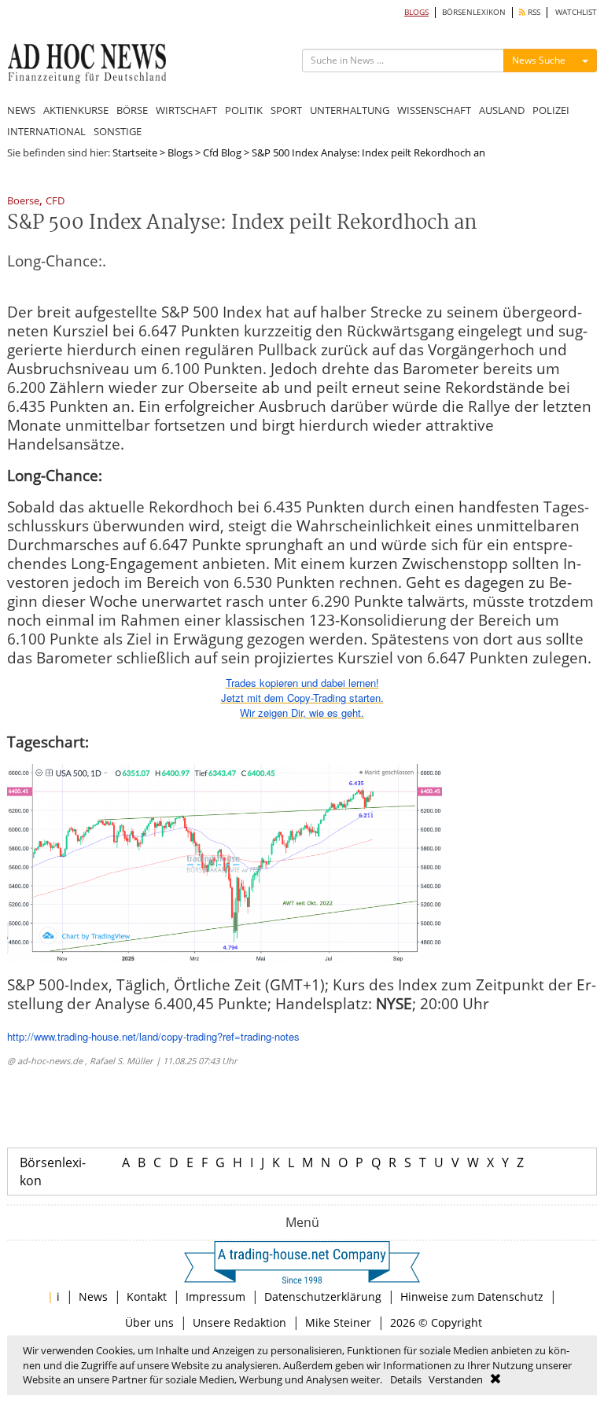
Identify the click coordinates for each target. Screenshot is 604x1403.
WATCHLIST (576, 12)
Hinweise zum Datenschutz (471, 1296)
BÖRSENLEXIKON (474, 12)
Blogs (180, 152)
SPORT (286, 110)
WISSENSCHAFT (434, 110)
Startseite (134, 152)
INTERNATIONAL (46, 131)
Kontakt (147, 1296)
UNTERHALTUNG (349, 110)
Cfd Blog (222, 152)
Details (406, 1379)
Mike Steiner (338, 1322)
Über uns (149, 1322)
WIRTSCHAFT (186, 110)
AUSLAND (502, 110)
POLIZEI (550, 110)
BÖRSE (132, 110)
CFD (55, 202)
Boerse (23, 202)
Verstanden (456, 1379)
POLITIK (244, 110)
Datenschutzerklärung (322, 1296)
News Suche (538, 60)
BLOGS (416, 12)
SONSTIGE (118, 131)
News (93, 1296)
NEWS (21, 110)
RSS (532, 12)
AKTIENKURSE (76, 110)
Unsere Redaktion (239, 1322)
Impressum (215, 1296)
